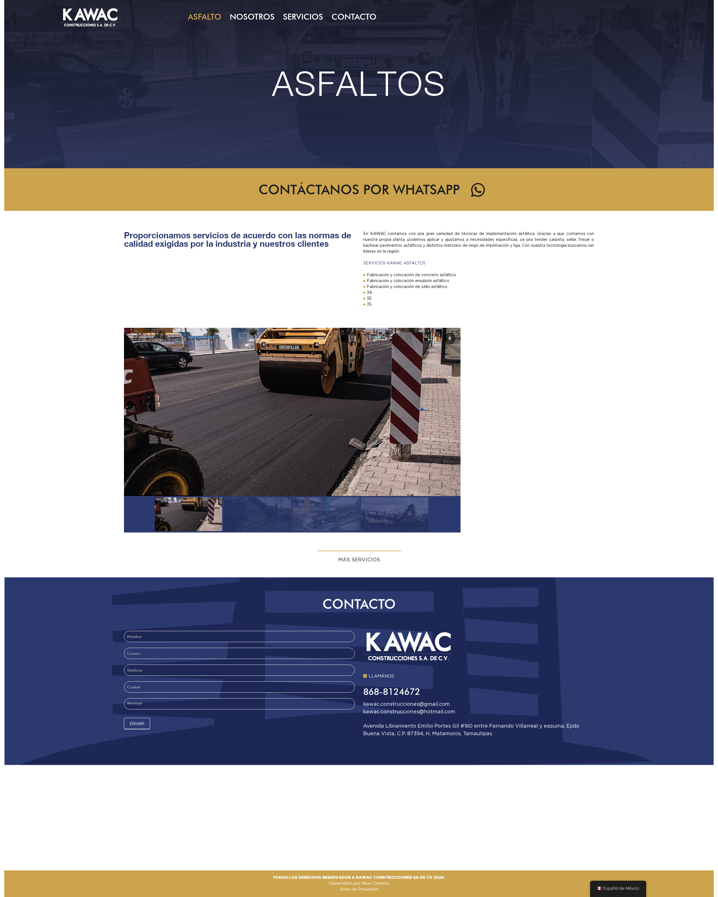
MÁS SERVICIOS (359, 559)
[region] (359, 430)
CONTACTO (354, 17)
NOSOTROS (252, 17)
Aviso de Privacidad (359, 889)
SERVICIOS (303, 17)
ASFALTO (204, 17)
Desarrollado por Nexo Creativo (359, 884)
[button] (449, 338)
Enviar (137, 723)
